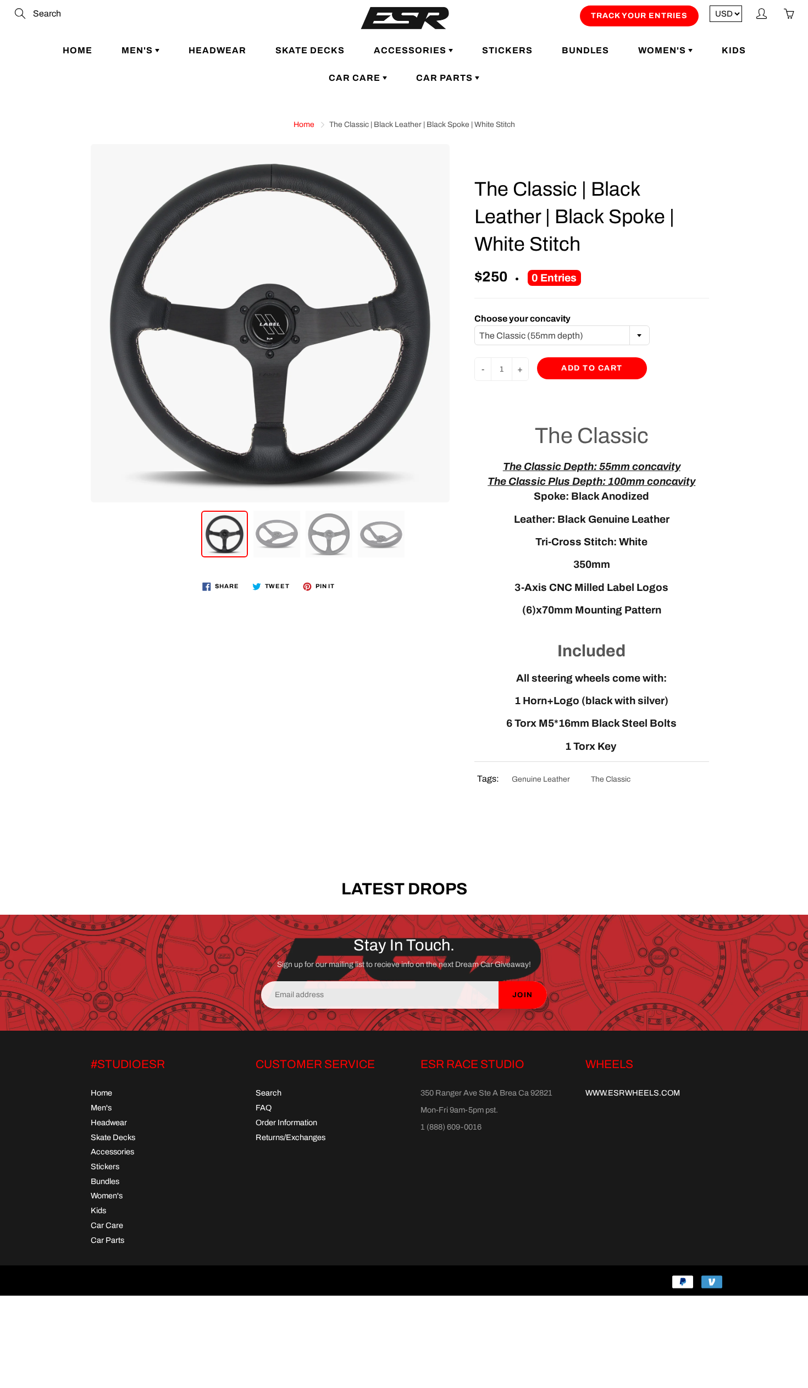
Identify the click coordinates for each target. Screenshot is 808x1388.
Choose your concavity (522, 318)
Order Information (286, 1122)
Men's (138, 50)
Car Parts (445, 77)
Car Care (356, 77)
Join (522, 995)
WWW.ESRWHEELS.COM (632, 1092)
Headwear (217, 50)
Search (268, 1092)
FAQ (264, 1107)
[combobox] (562, 335)
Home (77, 50)
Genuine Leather (541, 779)
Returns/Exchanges (290, 1137)
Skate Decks (310, 50)
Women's (663, 50)
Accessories (411, 50)
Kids (734, 50)
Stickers (507, 50)
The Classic (610, 779)
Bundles (585, 50)
